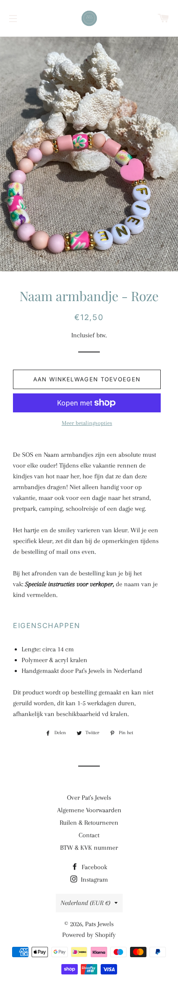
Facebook (93, 867)
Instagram (93, 879)
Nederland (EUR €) (85, 903)
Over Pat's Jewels (89, 797)
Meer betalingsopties (87, 423)
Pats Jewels (99, 924)
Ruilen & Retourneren (89, 822)
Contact (89, 835)
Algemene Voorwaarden (89, 810)
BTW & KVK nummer (89, 847)
